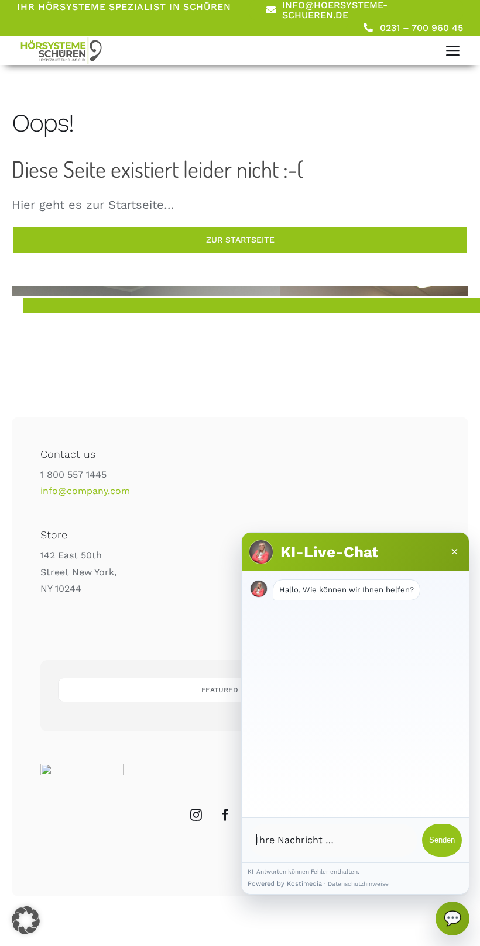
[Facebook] (225, 815)
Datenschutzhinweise (358, 884)
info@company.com (85, 490)
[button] (26, 920)
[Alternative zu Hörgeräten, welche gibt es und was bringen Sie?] (61, 40)
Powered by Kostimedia (285, 884)
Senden (442, 839)
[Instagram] (196, 815)
